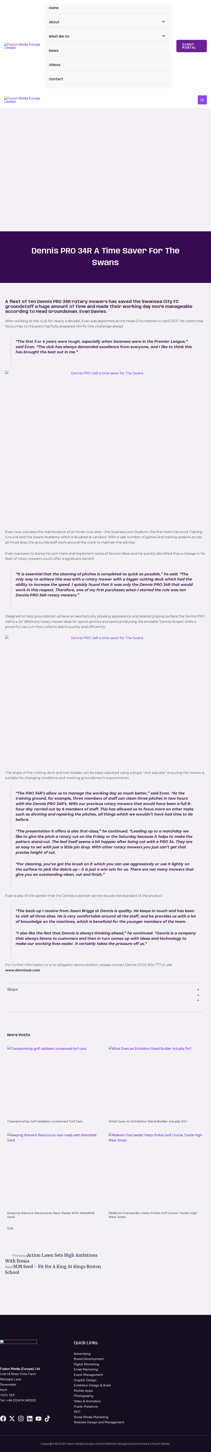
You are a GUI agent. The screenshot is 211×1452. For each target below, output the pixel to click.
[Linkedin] (30, 1418)
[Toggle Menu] (162, 22)
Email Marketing (86, 1369)
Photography (83, 1396)
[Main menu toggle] (202, 99)
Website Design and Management (99, 1422)
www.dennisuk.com (22, 970)
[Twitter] (12, 1418)
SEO (77, 1411)
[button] (191, 46)
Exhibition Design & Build (92, 1385)
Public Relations (86, 1406)
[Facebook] (3, 1418)
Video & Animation (87, 1401)
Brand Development (89, 1359)
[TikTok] (47, 1418)
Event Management (88, 1375)
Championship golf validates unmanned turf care (44, 1121)
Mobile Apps (83, 1390)
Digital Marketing (86, 1364)
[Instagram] (21, 1418)
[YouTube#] (38, 1418)
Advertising (82, 1353)
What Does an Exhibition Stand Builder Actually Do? (148, 1121)
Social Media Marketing (91, 1417)
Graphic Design (85, 1380)
